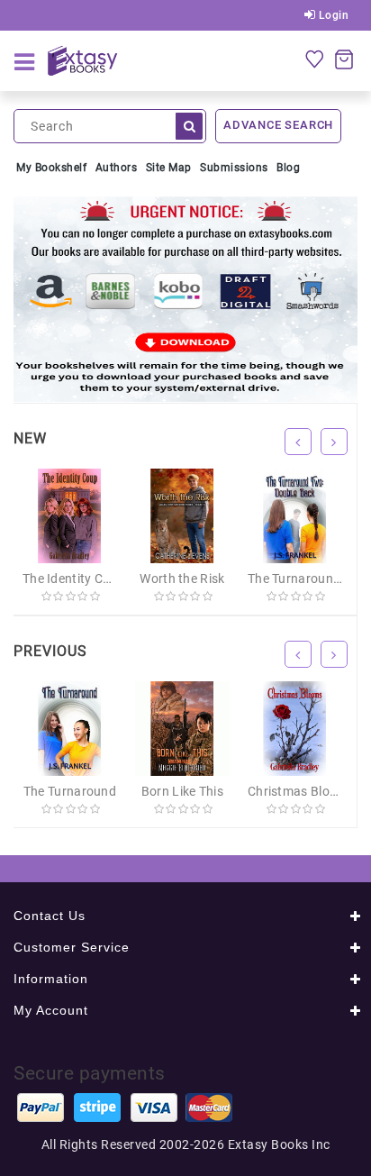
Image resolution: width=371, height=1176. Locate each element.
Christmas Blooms (301, 791)
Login (331, 15)
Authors (116, 167)
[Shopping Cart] (344, 58)
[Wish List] (314, 58)
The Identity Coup (74, 578)
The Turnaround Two (308, 578)
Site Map (169, 167)
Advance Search (278, 125)
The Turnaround (69, 791)
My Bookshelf (51, 167)
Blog (288, 167)
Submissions (234, 167)
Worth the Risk (182, 578)
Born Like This (182, 791)
